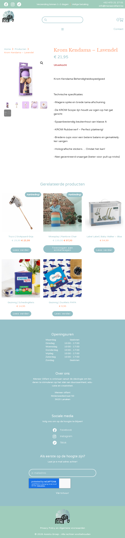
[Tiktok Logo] (19, 4)
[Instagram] (13, 4)
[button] (62, 29)
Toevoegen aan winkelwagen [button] (62, 248)
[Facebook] (6, 4)
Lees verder (21, 250)
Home (7, 49)
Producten (20, 49)
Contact (118, 29)
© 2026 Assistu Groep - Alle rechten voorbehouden (62, 534)
